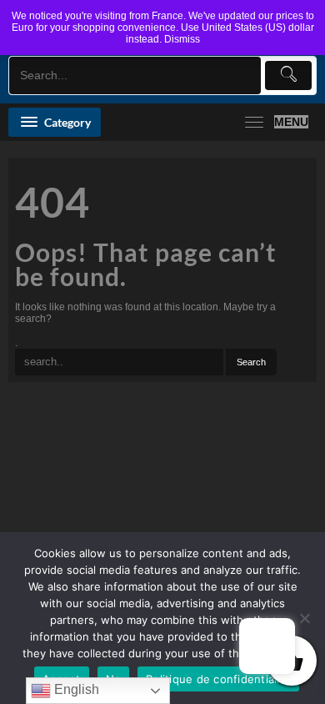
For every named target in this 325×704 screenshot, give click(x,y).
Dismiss (182, 39)
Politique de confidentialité (218, 679)
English (75, 689)
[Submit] (288, 75)
